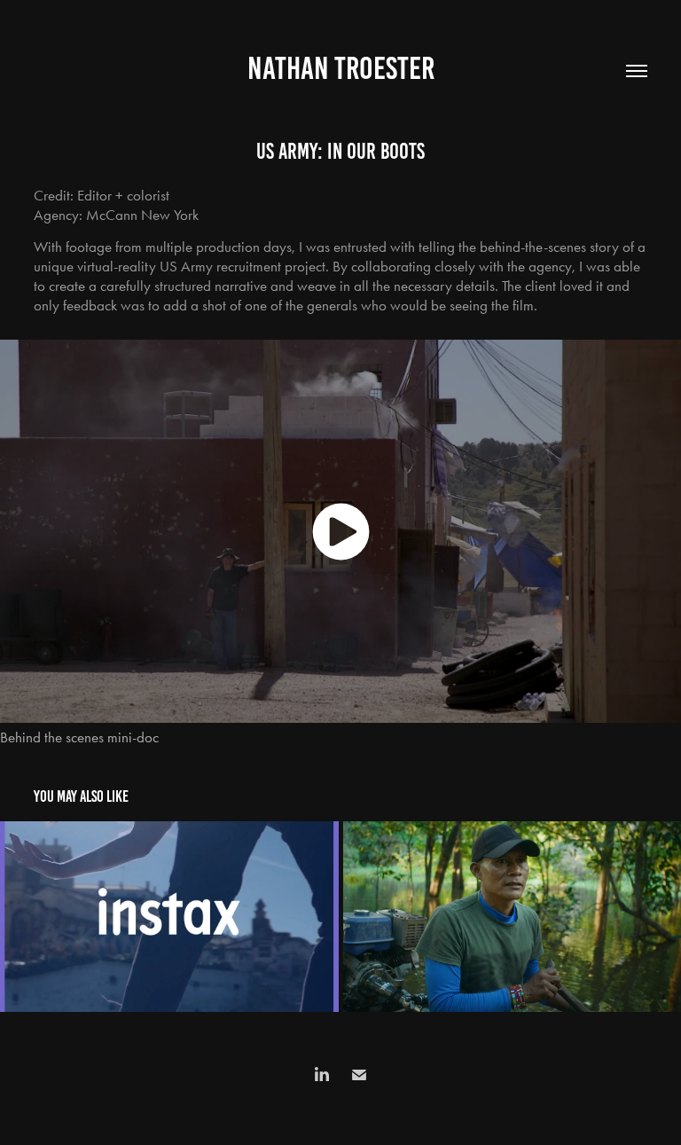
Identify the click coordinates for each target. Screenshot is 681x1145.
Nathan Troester (340, 68)
